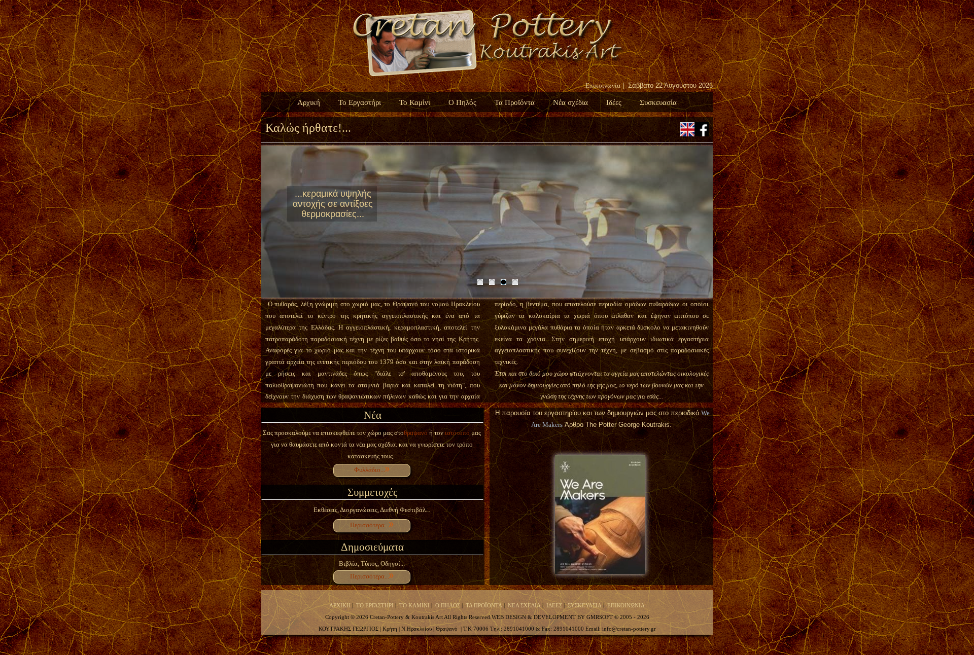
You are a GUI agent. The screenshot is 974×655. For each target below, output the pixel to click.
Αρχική (308, 102)
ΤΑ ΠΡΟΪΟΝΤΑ (484, 605)
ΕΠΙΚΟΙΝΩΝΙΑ (626, 605)
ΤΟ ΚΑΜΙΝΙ (414, 605)
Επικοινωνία (602, 85)
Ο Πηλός (462, 102)
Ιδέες (613, 102)
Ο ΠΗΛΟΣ (447, 605)
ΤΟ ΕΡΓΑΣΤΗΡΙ (375, 605)
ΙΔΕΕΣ (554, 605)
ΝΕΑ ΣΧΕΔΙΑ (524, 605)
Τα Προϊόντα (515, 102)
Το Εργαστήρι (359, 102)
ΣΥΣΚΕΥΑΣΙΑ (585, 605)
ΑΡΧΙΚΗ (340, 605)
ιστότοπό (456, 432)
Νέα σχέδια (570, 102)
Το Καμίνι (414, 102)
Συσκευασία (658, 102)
